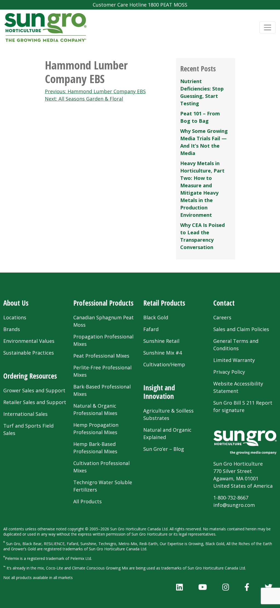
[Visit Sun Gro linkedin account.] (179, 587)
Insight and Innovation (159, 392)
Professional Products (103, 303)
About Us (15, 303)
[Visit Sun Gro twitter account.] (268, 587)
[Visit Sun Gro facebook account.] (247, 587)
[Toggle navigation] (267, 27)
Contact (224, 303)
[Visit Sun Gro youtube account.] (202, 587)
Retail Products (164, 303)
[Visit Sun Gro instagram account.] (226, 587)
